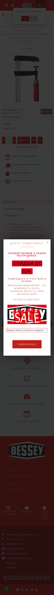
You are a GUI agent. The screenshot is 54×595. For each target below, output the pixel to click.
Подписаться (27, 344)
